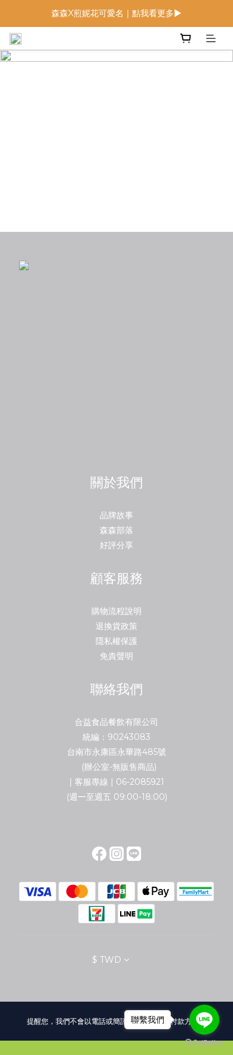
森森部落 (116, 530)
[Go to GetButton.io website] (204, 1043)
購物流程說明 (116, 611)
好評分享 (116, 545)
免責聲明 (116, 656)
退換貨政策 (116, 626)
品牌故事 (116, 515)
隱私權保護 (116, 641)
